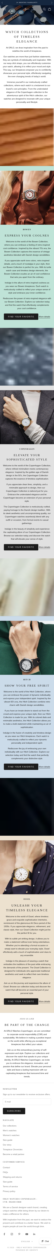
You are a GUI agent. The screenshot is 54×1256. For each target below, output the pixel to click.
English (25, 1241)
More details (44, 317)
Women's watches (11, 1135)
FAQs (5, 1172)
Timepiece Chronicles (12, 1149)
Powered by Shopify (27, 1250)
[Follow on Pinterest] (19, 1234)
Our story (7, 1145)
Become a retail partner (13, 1154)
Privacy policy (9, 1191)
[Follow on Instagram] (11, 1234)
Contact (6, 1167)
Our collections (9, 1126)
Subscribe (14, 1111)
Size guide (7, 1140)
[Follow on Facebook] (4, 1234)
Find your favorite (21, 317)
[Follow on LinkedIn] (34, 1234)
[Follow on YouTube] (26, 1234)
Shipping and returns (12, 1177)
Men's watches (9, 1130)
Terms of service (10, 1186)
